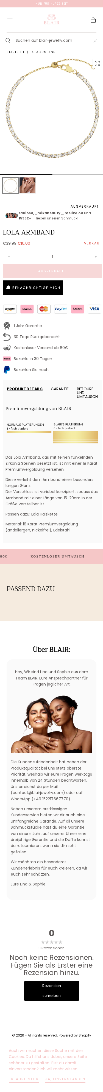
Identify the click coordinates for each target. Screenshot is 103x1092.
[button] (10, 20)
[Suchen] (7, 40)
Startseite (16, 52)
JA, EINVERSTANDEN (65, 1079)
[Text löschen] (95, 40)
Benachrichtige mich (36, 287)
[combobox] (51, 40)
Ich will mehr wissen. (59, 1069)
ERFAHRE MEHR (24, 1079)
